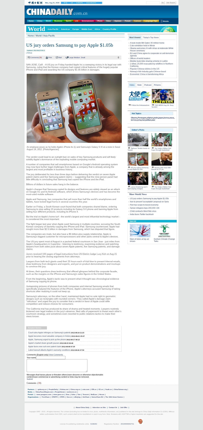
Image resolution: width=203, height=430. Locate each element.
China (39, 21)
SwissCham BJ (97, 397)
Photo (99, 21)
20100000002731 (127, 424)
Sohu (73, 394)
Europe (75, 29)
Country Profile (109, 29)
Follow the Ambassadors (140, 105)
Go (163, 2)
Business (58, 21)
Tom (79, 394)
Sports (68, 21)
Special (132, 221)
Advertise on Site (99, 407)
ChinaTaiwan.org (120, 389)
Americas (65, 29)
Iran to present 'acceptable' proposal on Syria (149, 202)
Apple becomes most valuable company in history (49, 336)
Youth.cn (108, 389)
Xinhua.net (64, 389)
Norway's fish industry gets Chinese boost (148, 71)
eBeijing (77, 397)
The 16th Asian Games (114, 397)
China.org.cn (75, 389)
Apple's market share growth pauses (43, 343)
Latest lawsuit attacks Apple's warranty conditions (49, 350)
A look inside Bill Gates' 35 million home (147, 43)
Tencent (86, 394)
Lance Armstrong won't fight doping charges (137, 188)
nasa (172, 118)
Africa (97, 29)
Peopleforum (60, 392)
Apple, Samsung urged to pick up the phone (47, 339)
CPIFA (62, 397)
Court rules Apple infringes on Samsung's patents (49, 333)
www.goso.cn (58, 394)
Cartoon (137, 21)
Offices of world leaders (140, 58)
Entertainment (88, 21)
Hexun (101, 394)
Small (83, 57)
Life (76, 21)
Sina (67, 394)
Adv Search (171, 2)
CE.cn (100, 389)
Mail (60, 57)
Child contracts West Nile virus (143, 211)
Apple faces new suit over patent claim (44, 346)
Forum (128, 21)
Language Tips (151, 21)
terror (133, 120)
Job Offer (123, 407)
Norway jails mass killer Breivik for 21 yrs (161, 168)
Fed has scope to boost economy (144, 205)
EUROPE (79, 3)
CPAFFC (55, 397)
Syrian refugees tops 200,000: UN (144, 208)
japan (160, 118)
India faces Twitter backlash (142, 214)
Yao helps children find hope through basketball (161, 149)
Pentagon (142, 118)
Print (50, 57)
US (72, 3)
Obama (134, 118)
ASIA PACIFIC (91, 3)
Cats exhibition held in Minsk (142, 45)
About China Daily (82, 407)
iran (143, 120)
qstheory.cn (42, 389)
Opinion (118, 21)
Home (31, 21)
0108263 (93, 424)
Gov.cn (69, 397)
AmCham (85, 397)
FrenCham (46, 397)
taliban (148, 120)
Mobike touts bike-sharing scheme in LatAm (149, 61)
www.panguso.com (43, 394)
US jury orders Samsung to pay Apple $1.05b (138, 168)
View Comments (56, 355)
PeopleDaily (53, 389)
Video (108, 21)
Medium (77, 57)
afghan (150, 118)
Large (71, 57)
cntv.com (85, 389)
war (153, 120)
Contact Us (113, 407)
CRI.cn (93, 389)
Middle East (87, 29)
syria (138, 120)
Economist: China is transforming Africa (147, 74)
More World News (138, 194)
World (48, 21)
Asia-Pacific (53, 29)
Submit (30, 379)
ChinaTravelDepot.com (44, 392)
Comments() (36, 57)
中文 (66, 3)
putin (156, 118)
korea (166, 118)
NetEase (94, 394)
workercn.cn (72, 392)
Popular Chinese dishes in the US (144, 69)
